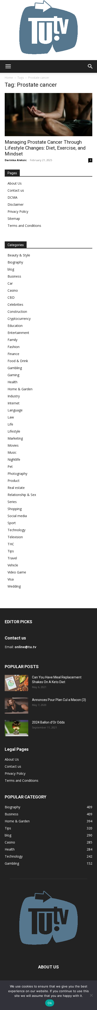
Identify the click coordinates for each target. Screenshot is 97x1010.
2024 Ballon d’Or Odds (48, 722)
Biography (15, 262)
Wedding (14, 586)
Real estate (16, 487)
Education (15, 325)
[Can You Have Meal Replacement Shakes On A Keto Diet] (16, 683)
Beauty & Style (19, 255)
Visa (11, 579)
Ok (50, 1003)
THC (11, 544)
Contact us (16, 190)
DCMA (12, 197)
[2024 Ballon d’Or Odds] (16, 728)
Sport (12, 523)
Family (12, 339)
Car (10, 283)
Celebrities (15, 304)
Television (15, 537)
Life (10, 424)
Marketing (15, 438)
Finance (13, 354)
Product (14, 480)
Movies (13, 445)
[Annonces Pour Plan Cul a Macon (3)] (16, 705)
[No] (91, 995)
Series (12, 501)
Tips (11, 551)
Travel (12, 558)
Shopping (15, 509)
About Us (15, 183)
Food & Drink (18, 361)
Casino (13, 290)
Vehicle (13, 565)
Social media (17, 516)
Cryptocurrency (19, 318)
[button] (8, 66)
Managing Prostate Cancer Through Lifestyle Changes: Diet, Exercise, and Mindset (45, 148)
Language (15, 410)
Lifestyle (14, 431)
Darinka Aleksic (16, 160)
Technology (16, 530)
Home (9, 78)
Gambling (15, 368)
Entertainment (18, 332)
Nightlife (14, 459)
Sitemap (14, 218)
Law (11, 417)
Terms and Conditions (24, 225)
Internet (14, 403)
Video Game (17, 572)
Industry (14, 396)
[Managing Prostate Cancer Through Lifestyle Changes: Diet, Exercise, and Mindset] (48, 114)
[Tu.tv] (48, 30)
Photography (17, 473)
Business (14, 276)
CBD (11, 297)
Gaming (13, 375)
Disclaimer (16, 204)
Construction (17, 311)
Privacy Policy (18, 211)
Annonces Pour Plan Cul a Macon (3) (59, 700)
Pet (10, 466)
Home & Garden (20, 389)
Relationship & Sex (22, 494)
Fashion (14, 346)
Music (12, 452)
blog (11, 269)
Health (12, 382)
